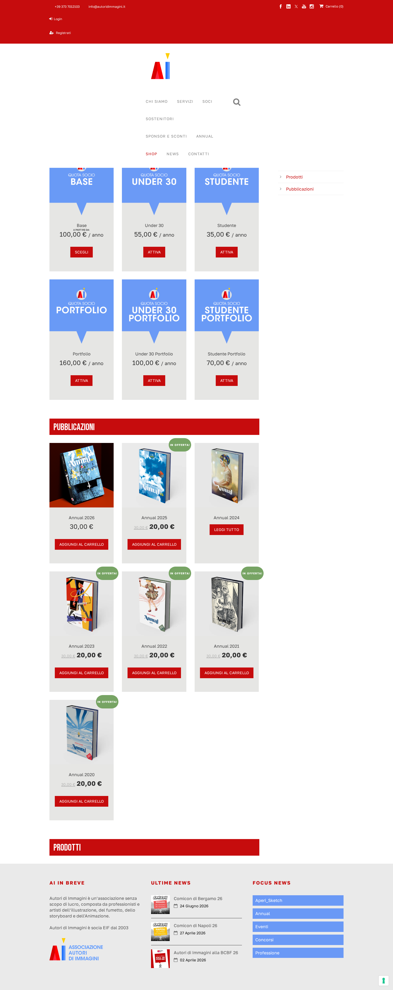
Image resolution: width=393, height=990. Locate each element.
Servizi (185, 101)
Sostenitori (160, 118)
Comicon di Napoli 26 (195, 925)
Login (58, 19)
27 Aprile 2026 (192, 933)
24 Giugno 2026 (194, 906)
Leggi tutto (226, 529)
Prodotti (294, 177)
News (173, 153)
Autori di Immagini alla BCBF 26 (206, 952)
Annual (204, 136)
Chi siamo (157, 101)
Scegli (81, 252)
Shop (151, 153)
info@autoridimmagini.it (106, 7)
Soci (207, 101)
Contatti (198, 153)
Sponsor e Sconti (166, 136)
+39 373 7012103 (67, 7)
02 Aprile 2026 (193, 960)
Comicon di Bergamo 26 (198, 898)
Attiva (154, 252)
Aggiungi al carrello (81, 544)
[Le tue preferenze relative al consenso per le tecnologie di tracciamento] (384, 981)
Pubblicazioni (300, 189)
